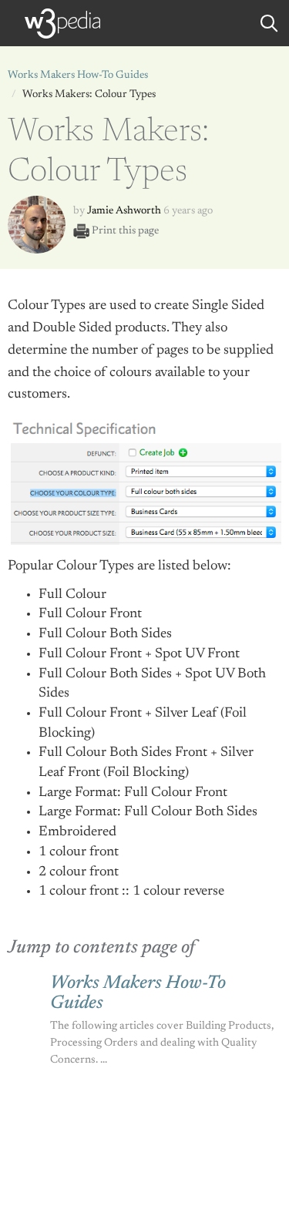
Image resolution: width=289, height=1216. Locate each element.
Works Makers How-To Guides (78, 75)
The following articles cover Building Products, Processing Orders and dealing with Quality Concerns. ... (162, 1043)
